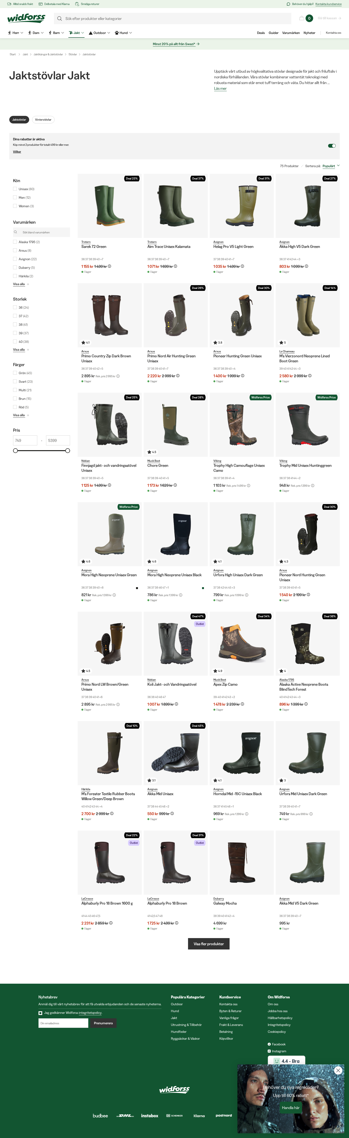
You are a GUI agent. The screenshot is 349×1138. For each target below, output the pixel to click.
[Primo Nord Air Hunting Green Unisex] (176, 315)
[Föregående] (82, 206)
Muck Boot (153, 461)
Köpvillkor (226, 1038)
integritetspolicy (90, 1013)
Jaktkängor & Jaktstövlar (48, 54)
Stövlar (73, 54)
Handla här (291, 1107)
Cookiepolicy (277, 1031)
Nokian (85, 461)
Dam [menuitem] (36, 33)
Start (13, 54)
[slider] (15, 450)
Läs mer (220, 88)
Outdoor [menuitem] (100, 33)
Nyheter (309, 33)
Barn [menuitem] (56, 33)
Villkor (17, 151)
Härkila (85, 789)
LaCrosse (87, 898)
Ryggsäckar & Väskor (185, 1038)
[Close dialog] (338, 1070)
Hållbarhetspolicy (280, 1018)
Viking (217, 461)
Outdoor (177, 1004)
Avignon (218, 242)
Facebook (279, 1044)
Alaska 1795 (286, 679)
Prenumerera (103, 1023)
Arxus (85, 351)
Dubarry (218, 898)
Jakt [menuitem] (77, 33)
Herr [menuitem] (16, 33)
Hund (175, 1011)
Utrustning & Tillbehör (186, 1025)
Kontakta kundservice (329, 4)
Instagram (279, 1051)
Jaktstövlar (89, 54)
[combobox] (332, 166)
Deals (261, 33)
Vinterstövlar (43, 119)
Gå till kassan (327, 18)
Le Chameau (287, 351)
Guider (273, 33)
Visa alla (19, 284)
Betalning (226, 1031)
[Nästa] (137, 206)
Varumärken (291, 33)
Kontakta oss (333, 32)
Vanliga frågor (229, 1018)
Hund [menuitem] (124, 33)
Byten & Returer (230, 1011)
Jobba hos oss (278, 1011)
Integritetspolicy (279, 1025)
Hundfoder (179, 1031)
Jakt (25, 54)
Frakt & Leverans (231, 1025)
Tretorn (86, 242)
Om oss (273, 1004)
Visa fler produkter (209, 943)
